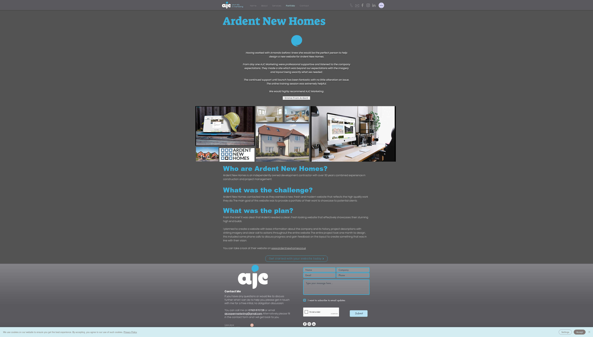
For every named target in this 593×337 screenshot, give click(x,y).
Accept (579, 332)
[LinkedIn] (374, 5)
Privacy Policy (130, 332)
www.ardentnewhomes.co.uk (288, 248)
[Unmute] (205, 142)
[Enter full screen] (251, 142)
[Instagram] (368, 5)
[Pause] (199, 142)
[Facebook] (362, 5)
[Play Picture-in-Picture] (245, 142)
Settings (565, 332)
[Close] (589, 332)
